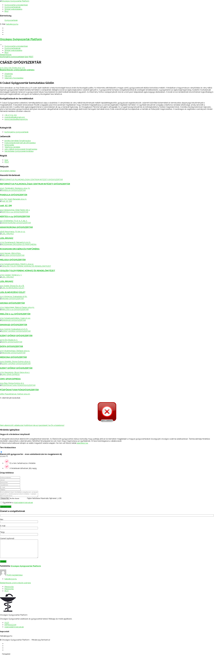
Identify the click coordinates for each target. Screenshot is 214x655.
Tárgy (2, 532)
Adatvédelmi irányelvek (23, 503)
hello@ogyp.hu (12, 24)
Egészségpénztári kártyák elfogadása (20, 143)
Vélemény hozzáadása (13, 78)
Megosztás (9, 587)
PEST (31, 57)
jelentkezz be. (82, 443)
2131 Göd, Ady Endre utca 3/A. (12, 68)
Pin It (6, 591)
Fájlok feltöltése (33, 498)
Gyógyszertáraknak (12, 7)
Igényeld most (5, 507)
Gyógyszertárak (11, 20)
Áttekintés (8, 74)
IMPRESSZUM (10, 625)
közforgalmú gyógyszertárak (12, 57)
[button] (107, 654)
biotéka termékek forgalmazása (17, 141)
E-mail (2, 526)
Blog (6, 11)
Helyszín (7, 76)
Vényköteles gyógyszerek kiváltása (18, 151)
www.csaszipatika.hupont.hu (16, 119)
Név (1, 519)
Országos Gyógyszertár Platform (21, 39)
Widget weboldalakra (13, 9)
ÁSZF (6, 623)
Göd (26, 57)
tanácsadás (9, 145)
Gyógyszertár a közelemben (16, 5)
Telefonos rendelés (12, 147)
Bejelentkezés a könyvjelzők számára (15, 583)
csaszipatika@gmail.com (14, 117)
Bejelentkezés (5, 55)
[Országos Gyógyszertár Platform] (14, 1)
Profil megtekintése (15, 575)
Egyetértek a (18, 503)
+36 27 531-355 (10, 115)
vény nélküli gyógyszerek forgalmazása (20, 149)
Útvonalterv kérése (7, 171)
